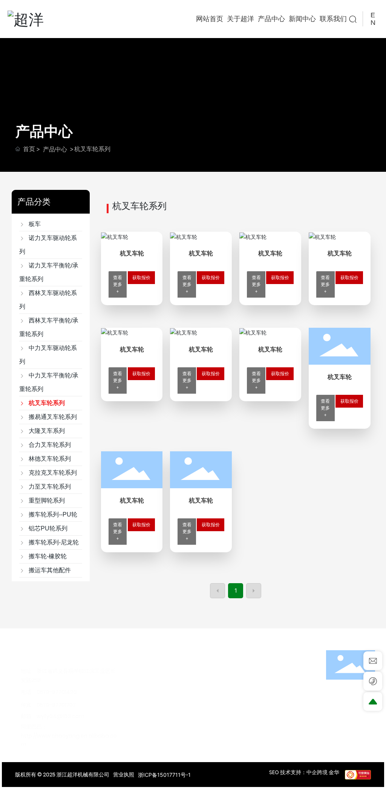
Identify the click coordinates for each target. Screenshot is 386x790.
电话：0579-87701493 (49, 692)
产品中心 (55, 149)
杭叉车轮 (132, 253)
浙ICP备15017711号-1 (164, 775)
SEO (274, 772)
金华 (334, 772)
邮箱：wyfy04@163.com (52, 716)
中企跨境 (317, 772)
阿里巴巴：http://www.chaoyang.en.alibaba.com (69, 735)
